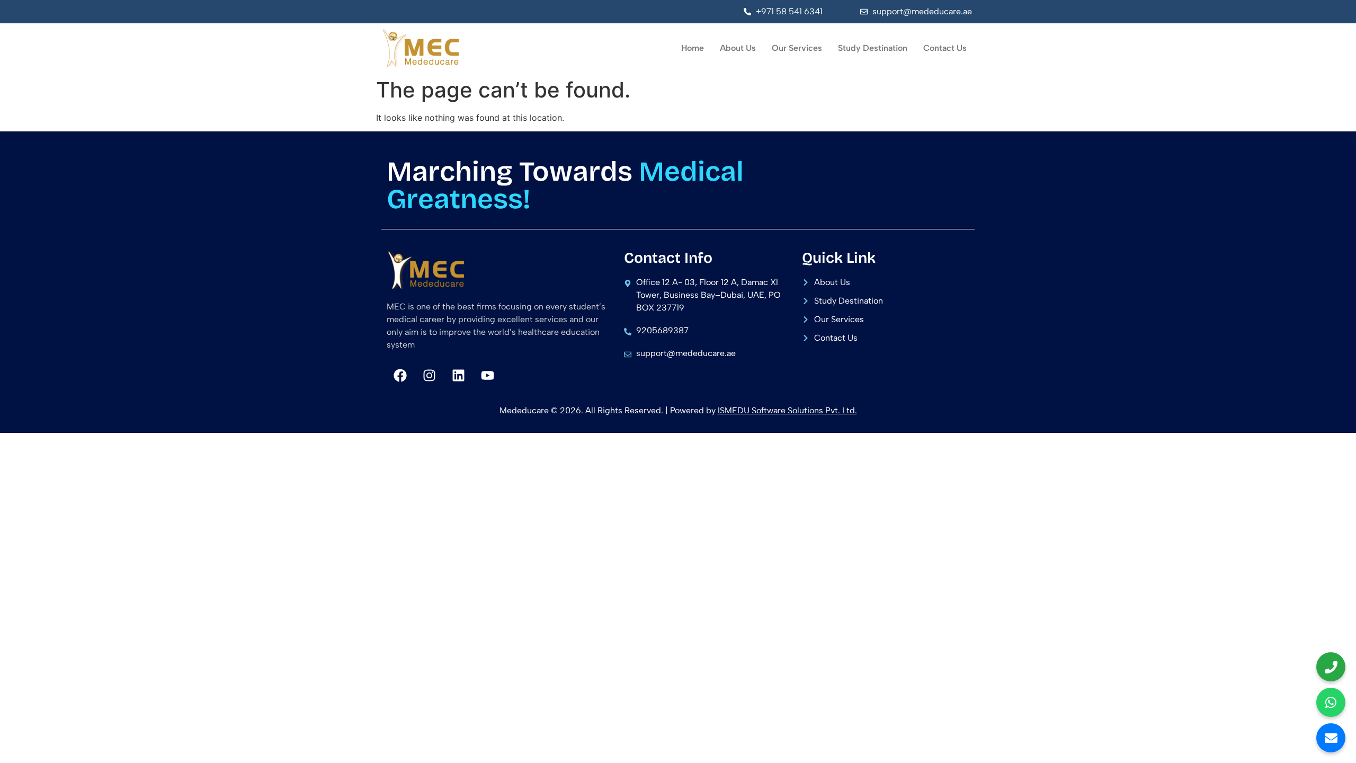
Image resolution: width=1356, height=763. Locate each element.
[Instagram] (429, 375)
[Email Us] (1330, 737)
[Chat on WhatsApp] (1330, 702)
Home (692, 48)
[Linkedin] (458, 375)
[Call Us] (1330, 666)
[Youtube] (487, 375)
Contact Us (945, 48)
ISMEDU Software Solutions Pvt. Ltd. (787, 410)
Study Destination (872, 48)
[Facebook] (400, 375)
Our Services (797, 48)
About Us (738, 48)
